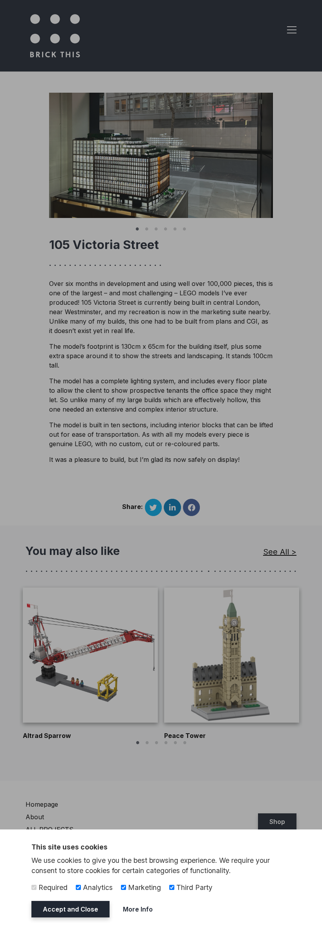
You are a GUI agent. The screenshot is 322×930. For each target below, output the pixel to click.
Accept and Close (70, 909)
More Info (138, 909)
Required (52, 887)
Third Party (193, 887)
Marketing (143, 887)
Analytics (97, 887)
